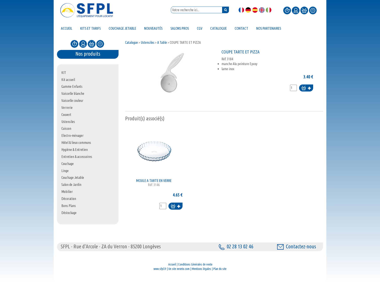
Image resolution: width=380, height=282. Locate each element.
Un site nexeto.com (179, 269)
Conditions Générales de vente (195, 264)
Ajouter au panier (306, 88)
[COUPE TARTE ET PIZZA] (172, 73)
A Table (162, 42)
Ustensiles (147, 42)
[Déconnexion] (313, 10)
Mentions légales (201, 269)
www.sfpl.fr (159, 269)
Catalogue (131, 42)
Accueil (172, 264)
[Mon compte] (295, 10)
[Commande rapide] (287, 10)
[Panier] (304, 10)
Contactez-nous (301, 246)
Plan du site (220, 269)
